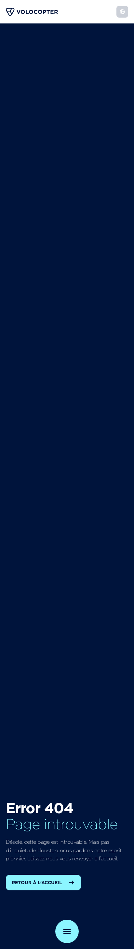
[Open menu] (67, 931)
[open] (122, 12)
